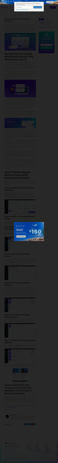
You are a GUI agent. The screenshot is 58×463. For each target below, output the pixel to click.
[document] (29, 231)
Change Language (37, 7)
